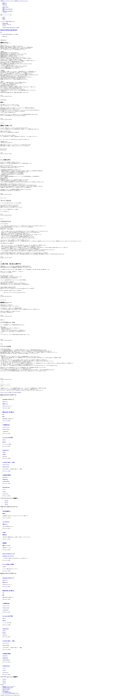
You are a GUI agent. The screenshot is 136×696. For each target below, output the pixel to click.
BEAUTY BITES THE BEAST (8, 30)
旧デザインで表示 (6, 689)
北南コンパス (5, 401)
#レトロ (4, 19)
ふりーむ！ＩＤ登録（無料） (5, 21)
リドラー (4, 489)
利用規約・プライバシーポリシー (9, 686)
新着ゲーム (5, 2)
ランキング (5, 5)
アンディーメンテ (6, 429)
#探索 (4, 18)
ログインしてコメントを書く (5, 392)
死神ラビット (5, 524)
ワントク (4, 566)
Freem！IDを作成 (17, 392)
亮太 (3, 414)
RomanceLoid (5, 477)
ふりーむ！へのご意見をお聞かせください (11, 693)
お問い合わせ (5, 690)
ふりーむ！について (6, 688)
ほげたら (4, 439)
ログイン (13, 21)
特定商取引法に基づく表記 (8, 687)
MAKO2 (4, 452)
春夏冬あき (5, 534)
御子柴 (4, 513)
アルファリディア (6, 464)
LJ (1, 32)
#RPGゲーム (5, 36)
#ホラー (4, 17)
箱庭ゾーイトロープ (6, 545)
